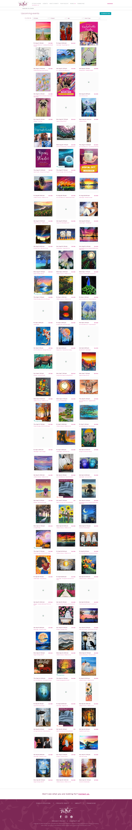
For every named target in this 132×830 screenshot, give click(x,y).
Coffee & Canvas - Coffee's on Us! (41, 197)
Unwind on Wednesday (61, 400)
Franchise (80, 3)
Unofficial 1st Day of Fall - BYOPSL (41, 70)
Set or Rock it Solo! (83, 95)
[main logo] (23, 1)
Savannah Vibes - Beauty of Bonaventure (65, 604)
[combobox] (40, 18)
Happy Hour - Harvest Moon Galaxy (64, 349)
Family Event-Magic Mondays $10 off (64, 375)
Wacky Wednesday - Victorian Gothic (87, 654)
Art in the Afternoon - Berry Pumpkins (64, 476)
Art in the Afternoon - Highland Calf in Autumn (87, 401)
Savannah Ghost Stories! (39, 705)
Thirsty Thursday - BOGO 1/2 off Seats (64, 172)
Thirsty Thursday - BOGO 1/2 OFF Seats (42, 553)
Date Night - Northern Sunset (85, 197)
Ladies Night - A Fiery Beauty (40, 578)
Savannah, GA (35, 5)
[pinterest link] (71, 816)
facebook (60, 816)
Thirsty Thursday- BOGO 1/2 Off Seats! (42, 299)
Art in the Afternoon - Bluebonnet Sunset (65, 197)
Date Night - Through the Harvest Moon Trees (65, 579)
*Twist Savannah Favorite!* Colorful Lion (88, 604)
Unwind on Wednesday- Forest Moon (87, 273)
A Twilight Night (37, 527)
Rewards (110, 3)
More (72, 3)
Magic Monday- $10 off (61, 121)
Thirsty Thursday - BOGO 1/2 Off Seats (42, 426)
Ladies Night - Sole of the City (62, 451)
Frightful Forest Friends (84, 731)
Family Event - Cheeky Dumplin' (86, 70)
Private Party (63, 803)
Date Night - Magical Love (62, 705)
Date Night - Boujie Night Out (62, 45)
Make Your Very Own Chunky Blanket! (64, 502)
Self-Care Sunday (83, 756)
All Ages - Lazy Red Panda (39, 375)
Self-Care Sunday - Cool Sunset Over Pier (88, 629)
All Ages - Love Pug (38, 121)
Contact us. (84, 794)
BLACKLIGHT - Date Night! (85, 349)
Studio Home (36, 3)
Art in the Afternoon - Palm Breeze (87, 426)
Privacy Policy (58, 821)
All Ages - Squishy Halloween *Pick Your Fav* (42, 605)
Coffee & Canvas (82, 121)
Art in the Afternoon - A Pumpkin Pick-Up (42, 680)
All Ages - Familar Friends (61, 756)
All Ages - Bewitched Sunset (40, 502)
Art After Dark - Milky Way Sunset (41, 248)
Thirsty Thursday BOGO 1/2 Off (62, 680)
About (78, 803)
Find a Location (43, 803)
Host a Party (54, 3)
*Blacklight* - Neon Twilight (40, 451)
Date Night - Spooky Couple (40, 629)
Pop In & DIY (64, 3)
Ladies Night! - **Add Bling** (85, 222)
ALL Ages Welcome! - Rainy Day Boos (42, 731)
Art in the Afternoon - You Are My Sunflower (88, 146)
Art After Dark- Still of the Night (63, 324)
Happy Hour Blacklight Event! (62, 222)
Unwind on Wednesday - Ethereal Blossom (65, 146)
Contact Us (75, 821)
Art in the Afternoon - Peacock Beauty (87, 299)
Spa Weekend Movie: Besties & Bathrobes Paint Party (43, 96)
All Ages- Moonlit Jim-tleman (85, 451)
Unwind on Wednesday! (84, 527)
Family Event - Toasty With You (63, 248)
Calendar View (105, 13)
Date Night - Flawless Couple (40, 756)
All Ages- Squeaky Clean (61, 629)
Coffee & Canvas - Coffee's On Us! (41, 476)
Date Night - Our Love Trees (85, 476)
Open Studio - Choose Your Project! (42, 172)
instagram (66, 816)
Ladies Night (36, 324)
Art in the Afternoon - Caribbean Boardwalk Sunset (43, 45)
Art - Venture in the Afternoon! (63, 70)
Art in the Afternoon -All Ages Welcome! (42, 349)
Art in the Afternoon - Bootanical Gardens (88, 553)
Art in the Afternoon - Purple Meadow (87, 324)
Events (45, 3)
